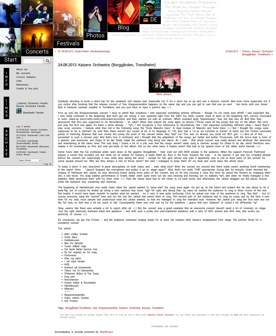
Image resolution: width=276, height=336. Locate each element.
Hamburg (116, 35)
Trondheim (211, 18)
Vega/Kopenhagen (181, 25)
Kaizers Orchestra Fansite (30, 106)
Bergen (145, 31)
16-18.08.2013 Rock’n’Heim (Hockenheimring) (83, 51)
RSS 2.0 (238, 315)
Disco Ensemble (181, 21)
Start (10, 59)
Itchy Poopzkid (200, 25)
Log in (47, 163)
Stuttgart (194, 7)
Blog (123, 27)
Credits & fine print (27, 88)
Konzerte (169, 315)
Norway (214, 25)
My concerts (23, 73)
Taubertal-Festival (188, 11)
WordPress (106, 331)
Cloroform (210, 35)
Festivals (68, 43)
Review (146, 307)
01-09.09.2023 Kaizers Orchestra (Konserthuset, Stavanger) (31, 131)
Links (19, 80)
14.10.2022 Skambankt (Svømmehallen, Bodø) (27, 142)
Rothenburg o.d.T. (173, 18)
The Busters (212, 28)
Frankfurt (193, 31)
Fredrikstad (148, 38)
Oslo (184, 7)
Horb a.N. (196, 21)
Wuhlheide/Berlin (208, 31)
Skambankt (206, 2)
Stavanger (208, 7)
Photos (95, 35)
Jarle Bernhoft (184, 28)
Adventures (22, 84)
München (206, 11)
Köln (168, 21)
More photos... (164, 94)
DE (152, 19)
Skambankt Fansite (32, 112)
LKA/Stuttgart (166, 28)
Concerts (37, 51)
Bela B (210, 14)
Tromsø (153, 28)
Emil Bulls (187, 35)
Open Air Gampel (194, 18)
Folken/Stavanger (159, 31)
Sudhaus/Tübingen (164, 38)
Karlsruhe (209, 21)
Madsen (160, 35)
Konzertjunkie (129, 35)
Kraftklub (199, 28)
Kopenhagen (173, 14)
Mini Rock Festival (192, 14)
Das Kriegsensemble (105, 307)
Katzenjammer (178, 31)
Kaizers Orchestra (180, 2)
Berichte (151, 315)
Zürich (145, 28)
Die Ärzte (173, 7)
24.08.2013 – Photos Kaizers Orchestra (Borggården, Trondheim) (249, 53)
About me (21, 69)
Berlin (172, 11)
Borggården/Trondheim (78, 307)
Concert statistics (26, 77)
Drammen (179, 38)
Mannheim (199, 35)
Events (160, 315)
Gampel (166, 25)
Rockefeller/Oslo (173, 35)
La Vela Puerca (146, 35)
